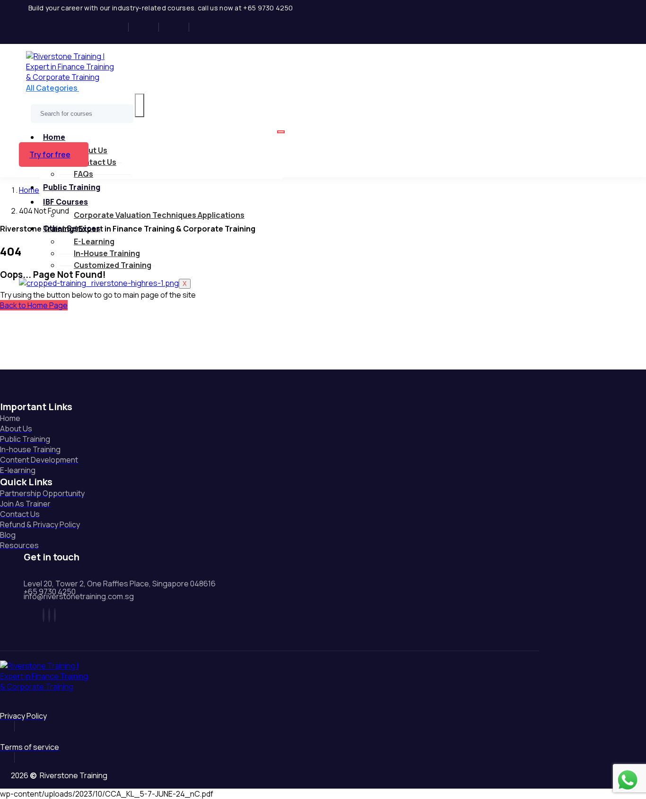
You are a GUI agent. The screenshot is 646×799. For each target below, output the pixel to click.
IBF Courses (65, 202)
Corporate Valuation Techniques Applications (159, 215)
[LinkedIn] (177, 27)
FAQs (83, 174)
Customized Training (112, 265)
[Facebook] (117, 27)
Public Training (71, 187)
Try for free (49, 154)
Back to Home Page (34, 305)
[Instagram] (147, 27)
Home (54, 137)
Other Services (71, 228)
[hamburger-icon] (281, 131)
